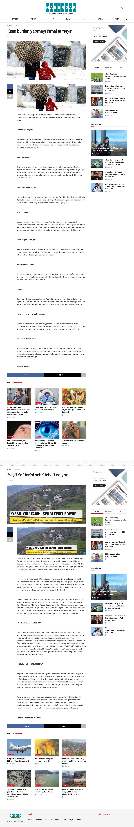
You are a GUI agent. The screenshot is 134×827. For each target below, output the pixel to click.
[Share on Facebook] (10, 86)
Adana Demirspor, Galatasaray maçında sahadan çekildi (116, 76)
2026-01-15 (11, 417)
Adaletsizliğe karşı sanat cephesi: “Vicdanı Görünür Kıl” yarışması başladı (114, 162)
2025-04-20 (66, 797)
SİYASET (15, 19)
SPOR (84, 19)
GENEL (65, 403)
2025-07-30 (39, 450)
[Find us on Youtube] (126, 8)
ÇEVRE (17, 469)
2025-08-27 (11, 799)
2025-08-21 (11, 448)
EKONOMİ (51, 19)
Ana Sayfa (10, 25)
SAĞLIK (17, 25)
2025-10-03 (66, 415)
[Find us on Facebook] (118, 8)
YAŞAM (100, 19)
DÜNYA (68, 19)
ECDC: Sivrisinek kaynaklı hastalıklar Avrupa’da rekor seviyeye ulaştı (17, 443)
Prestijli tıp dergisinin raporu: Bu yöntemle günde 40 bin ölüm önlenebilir (73, 409)
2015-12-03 (10, 36)
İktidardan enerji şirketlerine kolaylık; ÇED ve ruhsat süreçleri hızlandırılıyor (72, 791)
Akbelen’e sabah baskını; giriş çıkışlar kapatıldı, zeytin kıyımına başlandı (74, 761)
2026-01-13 (11, 764)
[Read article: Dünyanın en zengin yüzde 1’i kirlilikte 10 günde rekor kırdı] (19, 747)
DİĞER (117, 19)
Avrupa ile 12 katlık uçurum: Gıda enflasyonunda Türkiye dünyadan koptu (115, 174)
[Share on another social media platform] (10, 96)
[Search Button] (126, 19)
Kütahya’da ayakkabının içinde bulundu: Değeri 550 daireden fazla (115, 88)
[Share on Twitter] (10, 91)
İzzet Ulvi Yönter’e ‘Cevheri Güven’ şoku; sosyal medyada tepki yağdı (115, 100)
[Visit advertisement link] (109, 43)
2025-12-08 (39, 412)
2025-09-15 (66, 766)
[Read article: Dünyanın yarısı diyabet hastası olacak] (74, 429)
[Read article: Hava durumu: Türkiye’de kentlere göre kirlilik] (47, 747)
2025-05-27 (66, 446)
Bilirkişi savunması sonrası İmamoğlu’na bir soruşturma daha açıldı (115, 186)
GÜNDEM (33, 19)
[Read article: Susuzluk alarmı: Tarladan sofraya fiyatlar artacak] (47, 778)
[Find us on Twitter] (122, 8)
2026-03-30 (96, 153)
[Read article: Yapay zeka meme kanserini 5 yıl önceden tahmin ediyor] (47, 396)
